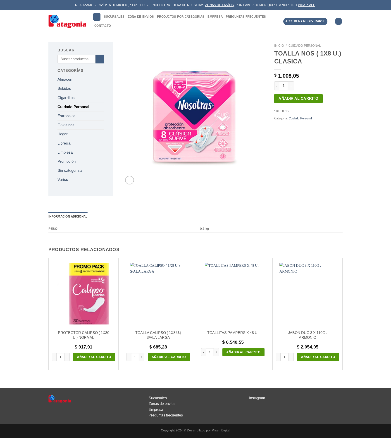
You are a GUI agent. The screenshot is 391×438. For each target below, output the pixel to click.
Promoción (66, 161)
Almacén (64, 79)
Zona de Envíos (141, 16)
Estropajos (66, 116)
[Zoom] (129, 180)
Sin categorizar (70, 170)
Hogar (62, 134)
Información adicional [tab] (67, 216)
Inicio (279, 45)
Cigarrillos (66, 98)
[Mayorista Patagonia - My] (59, 399)
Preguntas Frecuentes (246, 16)
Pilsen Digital (221, 430)
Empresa (215, 16)
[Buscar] (96, 17)
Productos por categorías (180, 16)
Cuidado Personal (304, 45)
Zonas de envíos (162, 404)
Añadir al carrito (298, 98)
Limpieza (65, 152)
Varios (62, 179)
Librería (63, 143)
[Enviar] (99, 59)
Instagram (257, 398)
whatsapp (306, 5)
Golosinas (65, 125)
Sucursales (114, 16)
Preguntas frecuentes (166, 415)
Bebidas (64, 88)
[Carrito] (338, 21)
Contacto (102, 25)
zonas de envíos (219, 5)
